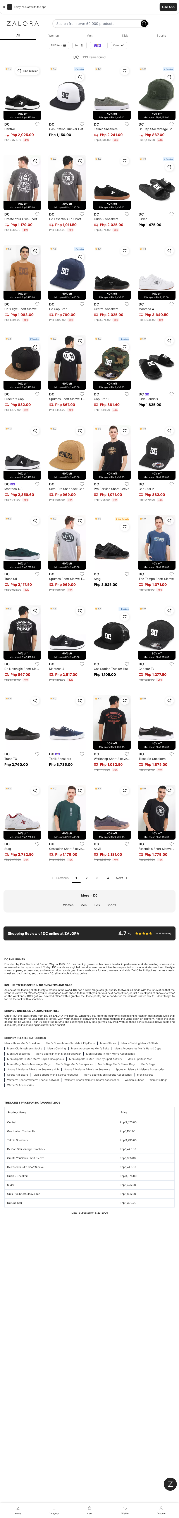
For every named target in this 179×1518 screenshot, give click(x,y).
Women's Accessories (20, 1085)
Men (84, 905)
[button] (89, 7)
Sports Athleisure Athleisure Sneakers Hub (33, 1069)
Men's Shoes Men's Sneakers (22, 1043)
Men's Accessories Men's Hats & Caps (137, 1048)
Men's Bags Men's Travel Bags (116, 1064)
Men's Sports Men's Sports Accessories (108, 1074)
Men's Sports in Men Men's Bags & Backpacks (35, 1059)
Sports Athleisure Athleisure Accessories (140, 1069)
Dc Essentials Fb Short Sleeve (25, 1167)
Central (11, 1122)
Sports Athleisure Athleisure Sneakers (87, 1069)
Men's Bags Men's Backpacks (74, 1064)
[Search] (144, 23)
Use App (168, 7)
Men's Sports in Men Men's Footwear (58, 1053)
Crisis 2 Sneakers (17, 1176)
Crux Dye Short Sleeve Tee (23, 1193)
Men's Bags (148, 1064)
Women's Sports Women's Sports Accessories (91, 1080)
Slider (10, 1185)
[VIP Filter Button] (99, 45)
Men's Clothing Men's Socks (24, 1048)
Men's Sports (145, 1074)
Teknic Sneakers (17, 1140)
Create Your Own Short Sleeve (25, 1158)
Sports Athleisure (17, 1074)
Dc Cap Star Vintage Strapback (26, 1149)
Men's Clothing (56, 1048)
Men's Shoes (108, 1043)
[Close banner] (4, 7)
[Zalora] (22, 23)
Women (68, 905)
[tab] (18, 35)
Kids (97, 905)
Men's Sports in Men (139, 1059)
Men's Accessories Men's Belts (90, 1048)
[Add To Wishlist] (37, 124)
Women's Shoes (134, 1080)
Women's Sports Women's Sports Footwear (33, 1080)
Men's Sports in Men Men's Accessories (110, 1053)
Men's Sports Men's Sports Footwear (55, 1074)
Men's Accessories (18, 1053)
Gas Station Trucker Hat (21, 1131)
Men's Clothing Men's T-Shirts (139, 1043)
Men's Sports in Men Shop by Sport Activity (95, 1059)
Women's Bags (158, 1080)
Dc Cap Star (14, 1202)
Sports (111, 905)
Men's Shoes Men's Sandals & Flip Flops (70, 1043)
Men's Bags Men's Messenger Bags (28, 1064)
